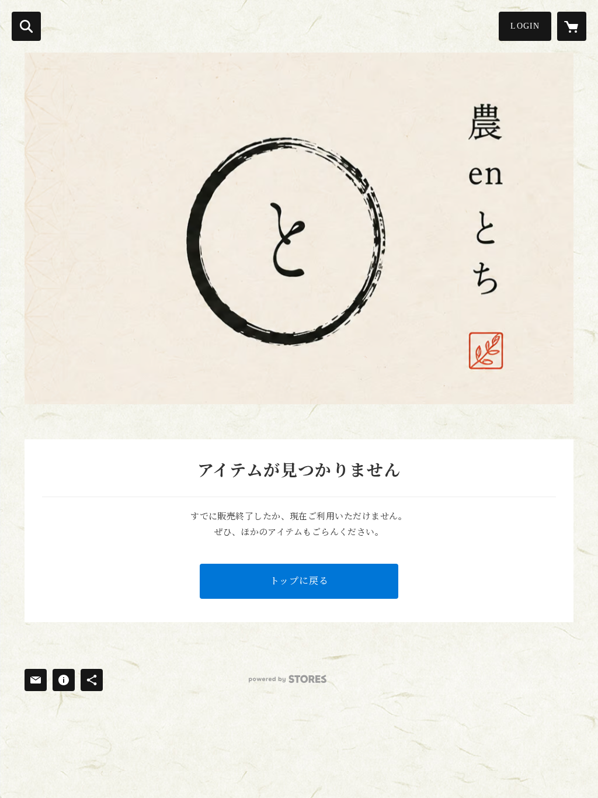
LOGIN (525, 26)
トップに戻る (299, 581)
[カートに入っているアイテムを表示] (571, 26)
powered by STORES (288, 679)
